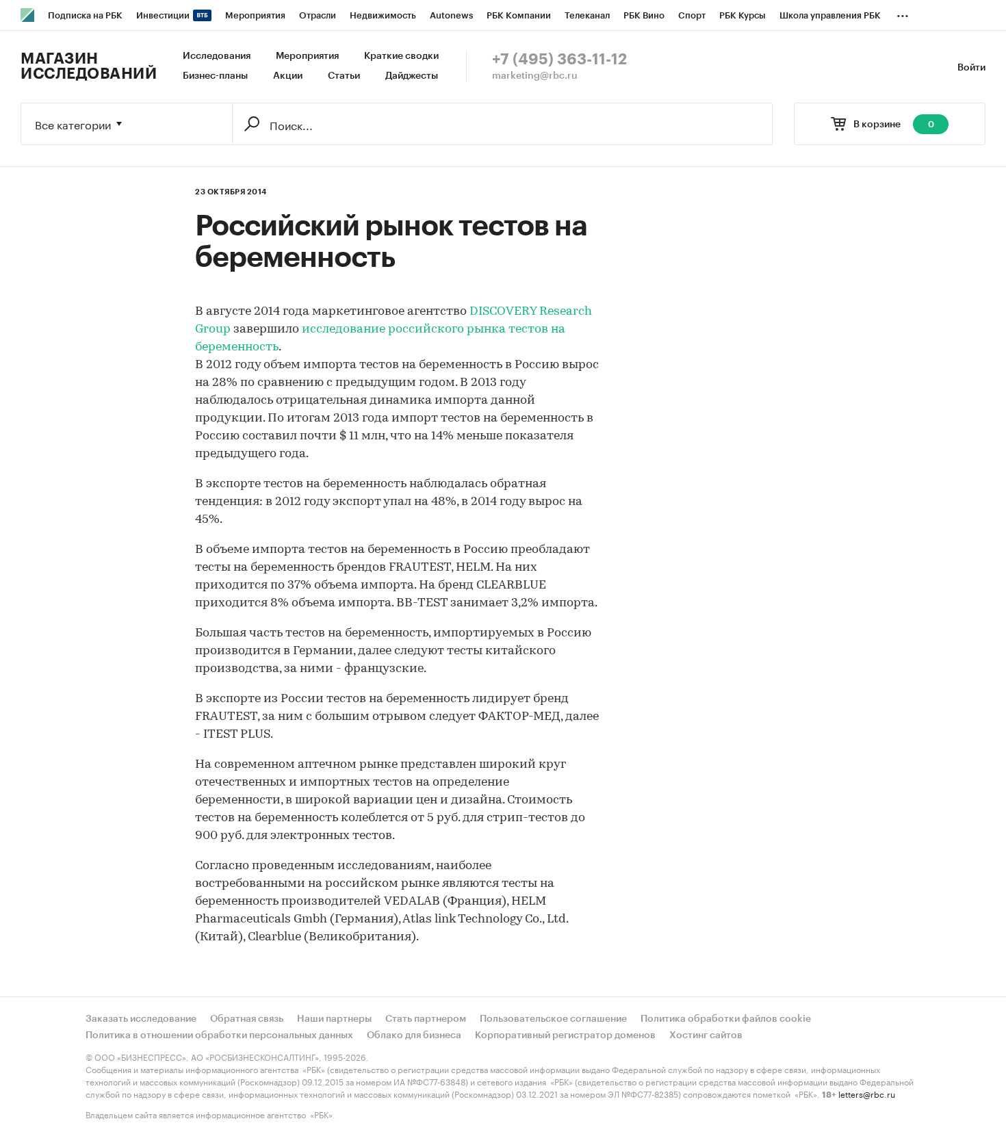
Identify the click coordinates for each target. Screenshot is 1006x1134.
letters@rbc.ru (866, 1093)
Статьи (344, 76)
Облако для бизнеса (414, 1035)
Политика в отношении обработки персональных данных (219, 1035)
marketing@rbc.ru (535, 76)
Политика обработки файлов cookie (726, 1019)
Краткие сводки (401, 56)
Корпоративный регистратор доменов (565, 1035)
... (903, 13)
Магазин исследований (89, 66)
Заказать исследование (141, 1019)
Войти (971, 68)
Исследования (216, 56)
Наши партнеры (334, 1019)
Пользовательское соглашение (553, 1019)
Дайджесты (411, 76)
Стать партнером (425, 1019)
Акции (287, 76)
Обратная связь (246, 1019)
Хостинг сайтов (706, 1035)
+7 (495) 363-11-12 (559, 59)
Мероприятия (307, 56)
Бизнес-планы (215, 76)
